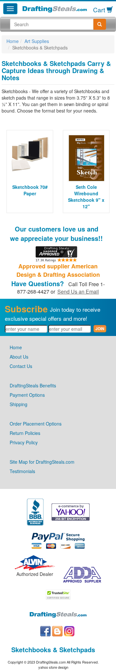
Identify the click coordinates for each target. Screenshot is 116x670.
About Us (19, 356)
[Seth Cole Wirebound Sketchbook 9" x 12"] (86, 158)
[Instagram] (69, 630)
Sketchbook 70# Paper (30, 190)
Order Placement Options (36, 423)
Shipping (18, 404)
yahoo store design (53, 667)
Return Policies (25, 433)
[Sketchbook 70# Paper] (30, 153)
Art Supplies (36, 41)
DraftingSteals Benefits (33, 385)
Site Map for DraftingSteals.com (42, 462)
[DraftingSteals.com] (55, 9)
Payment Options (27, 395)
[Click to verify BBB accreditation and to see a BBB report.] (35, 511)
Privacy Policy (24, 442)
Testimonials (22, 471)
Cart (100, 9)
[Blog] (57, 630)
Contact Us (21, 366)
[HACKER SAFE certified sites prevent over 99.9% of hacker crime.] (58, 593)
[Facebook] (45, 630)
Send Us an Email (78, 291)
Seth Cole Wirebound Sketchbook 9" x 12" (86, 197)
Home (12, 41)
